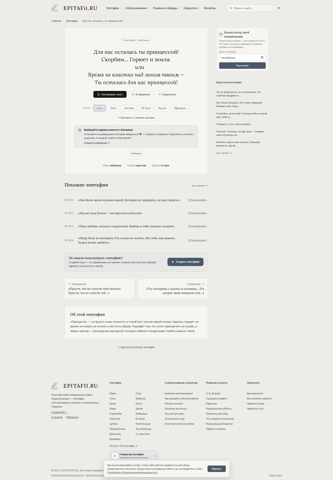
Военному (115, 433)
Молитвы (210, 8)
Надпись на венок (216, 428)
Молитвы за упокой (176, 408)
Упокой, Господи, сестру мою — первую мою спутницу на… (240, 133)
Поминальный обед (217, 413)
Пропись (180, 108)
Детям (139, 408)
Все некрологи (255, 393)
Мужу (139, 403)
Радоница (211, 403)
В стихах (140, 418)
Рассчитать (242, 65)
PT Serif (146, 108)
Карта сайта (275, 475)
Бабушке (140, 398)
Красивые (115, 438)
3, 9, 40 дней (213, 393)
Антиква (129, 108)
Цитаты (114, 423)
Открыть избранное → (97, 142)
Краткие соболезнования (179, 393)
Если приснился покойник (179, 423)
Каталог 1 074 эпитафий (124, 445)
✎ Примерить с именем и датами (136, 117)
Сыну (113, 398)
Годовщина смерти (216, 398)
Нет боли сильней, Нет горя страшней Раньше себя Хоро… (239, 104)
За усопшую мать (174, 413)
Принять (217, 468)
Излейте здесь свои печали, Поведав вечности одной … (238, 144)
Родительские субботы (218, 408)
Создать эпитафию (188, 261)
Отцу (138, 393)
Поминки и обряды (165, 8)
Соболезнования (136, 8)
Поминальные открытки (219, 423)
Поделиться (169, 94)
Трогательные (143, 428)
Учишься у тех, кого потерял (233, 124)
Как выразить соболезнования (181, 398)
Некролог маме (255, 403)
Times (113, 108)
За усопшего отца (174, 418)
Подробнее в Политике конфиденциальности (132, 472)
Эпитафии (112, 8)
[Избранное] (278, 8)
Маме (113, 393)
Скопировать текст (112, 94)
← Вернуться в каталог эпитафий (136, 347)
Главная (56, 21)
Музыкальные (117, 428)
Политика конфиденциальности (67, 475)
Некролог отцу (255, 408)
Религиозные (143, 423)
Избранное (72, 417)
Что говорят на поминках (220, 418)
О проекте (57, 417)
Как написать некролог (260, 398)
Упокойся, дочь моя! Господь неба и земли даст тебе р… (241, 115)
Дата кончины (227, 52)
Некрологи (191, 8)
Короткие (115, 418)
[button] (197, 200)
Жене (113, 408)
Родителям (116, 413)
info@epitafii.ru (59, 412)
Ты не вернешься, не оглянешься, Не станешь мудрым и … (238, 93)
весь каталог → (200, 185)
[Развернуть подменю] (121, 8)
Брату (113, 403)
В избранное (143, 94)
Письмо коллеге (174, 403)
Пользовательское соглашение (101, 475)
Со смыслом (143, 433)
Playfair (162, 108)
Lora (99, 108)
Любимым (136, 153)
